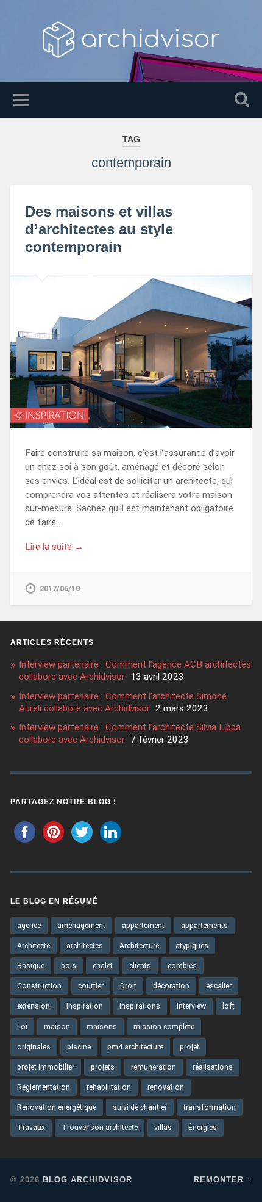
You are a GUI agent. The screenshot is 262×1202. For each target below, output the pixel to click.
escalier (219, 986)
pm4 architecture (135, 1047)
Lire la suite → (54, 546)
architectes (84, 945)
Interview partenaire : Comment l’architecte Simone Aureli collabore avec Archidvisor (123, 702)
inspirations (139, 1006)
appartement (143, 925)
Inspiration (84, 1006)
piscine (79, 1047)
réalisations (213, 1067)
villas (163, 1127)
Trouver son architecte (100, 1127)
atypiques (191, 945)
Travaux (31, 1127)
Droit (128, 986)
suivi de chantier (140, 1107)
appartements (204, 925)
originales (34, 1047)
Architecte (33, 945)
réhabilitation (109, 1087)
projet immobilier (45, 1067)
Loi (22, 1027)
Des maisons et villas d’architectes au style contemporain (99, 229)
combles (182, 966)
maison (57, 1027)
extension (33, 1006)
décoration (171, 986)
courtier (91, 986)
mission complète (163, 1027)
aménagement (81, 925)
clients (140, 966)
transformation (209, 1107)
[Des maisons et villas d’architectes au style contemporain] (131, 351)
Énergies (202, 1127)
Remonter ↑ (223, 1179)
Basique (30, 966)
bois (68, 966)
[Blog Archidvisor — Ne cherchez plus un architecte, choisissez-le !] (131, 40)
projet (189, 1047)
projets (103, 1067)
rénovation (165, 1087)
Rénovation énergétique (56, 1107)
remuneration (153, 1067)
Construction (39, 986)
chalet (103, 966)
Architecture (139, 945)
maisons (102, 1027)
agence (29, 925)
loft (228, 1006)
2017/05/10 (60, 588)
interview (191, 1006)
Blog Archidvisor (87, 1179)
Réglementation (43, 1087)
